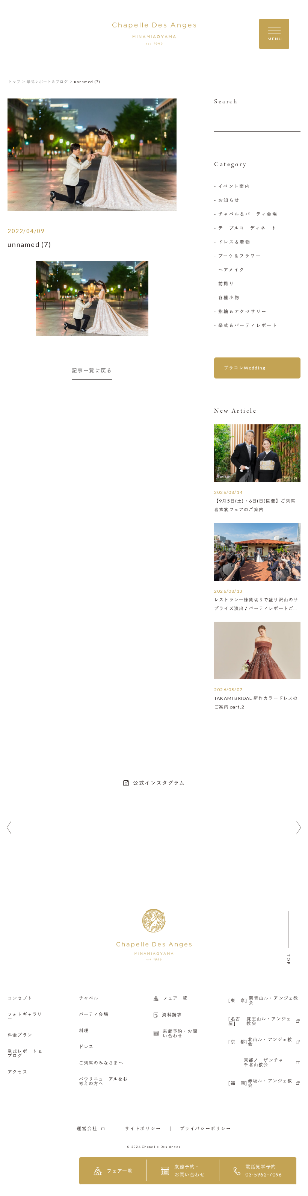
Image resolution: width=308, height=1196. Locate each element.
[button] (9, 828)
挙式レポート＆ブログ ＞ (50, 81)
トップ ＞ (17, 81)
